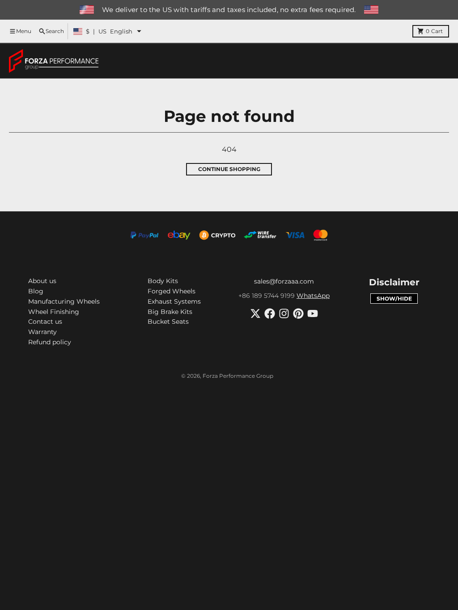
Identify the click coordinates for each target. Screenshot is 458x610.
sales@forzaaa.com (284, 281)
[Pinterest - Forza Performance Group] (298, 313)
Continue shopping (229, 169)
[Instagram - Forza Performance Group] (284, 313)
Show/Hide (394, 298)
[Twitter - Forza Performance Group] (255, 313)
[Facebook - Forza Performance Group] (269, 313)
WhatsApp (313, 296)
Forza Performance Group (238, 375)
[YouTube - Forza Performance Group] (312, 313)
